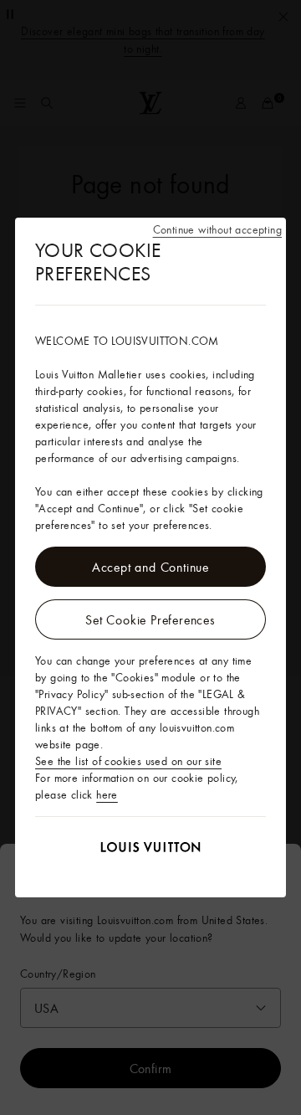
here (107, 794)
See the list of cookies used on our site (128, 760)
